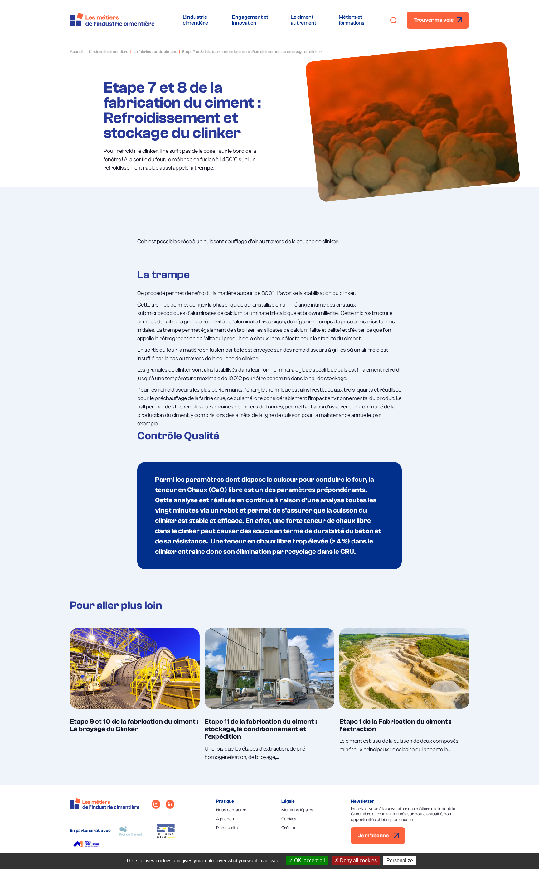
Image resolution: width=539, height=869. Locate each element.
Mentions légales (297, 810)
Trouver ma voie (434, 20)
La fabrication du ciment (155, 51)
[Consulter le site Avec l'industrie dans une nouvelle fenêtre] (87, 845)
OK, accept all (309, 860)
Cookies (288, 819)
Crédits (288, 827)
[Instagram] (156, 804)
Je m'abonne (374, 835)
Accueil (76, 51)
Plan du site (227, 827)
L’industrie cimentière (108, 51)
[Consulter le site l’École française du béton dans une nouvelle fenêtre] (165, 831)
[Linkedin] (170, 804)
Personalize (399, 860)
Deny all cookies (358, 860)
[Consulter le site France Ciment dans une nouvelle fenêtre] (131, 831)
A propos (225, 819)
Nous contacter (231, 810)
